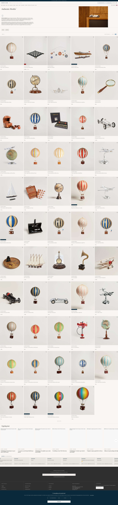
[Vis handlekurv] (116, 3)
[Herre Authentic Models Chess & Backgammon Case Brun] (35, 191)
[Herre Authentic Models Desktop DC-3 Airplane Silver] (106, 191)
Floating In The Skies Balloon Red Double (31, 347)
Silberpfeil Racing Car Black (5, 312)
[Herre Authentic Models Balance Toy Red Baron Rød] (82, 330)
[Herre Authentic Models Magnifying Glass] (106, 85)
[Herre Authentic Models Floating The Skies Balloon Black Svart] (11, 85)
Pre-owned (32, 5)
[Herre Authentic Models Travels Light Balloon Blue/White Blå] (35, 121)
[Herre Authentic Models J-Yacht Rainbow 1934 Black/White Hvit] (11, 191)
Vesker (17, 5)
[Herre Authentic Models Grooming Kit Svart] (35, 226)
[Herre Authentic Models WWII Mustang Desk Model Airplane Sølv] (106, 156)
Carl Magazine (113, 5)
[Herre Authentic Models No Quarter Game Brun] (11, 260)
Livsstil (19, 5)
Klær (6, 5)
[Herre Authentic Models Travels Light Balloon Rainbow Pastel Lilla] (35, 156)
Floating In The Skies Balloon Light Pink (78, 242)
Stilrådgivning (109, 2)
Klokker (14, 5)
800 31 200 (76, 488)
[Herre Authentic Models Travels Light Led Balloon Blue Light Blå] (59, 365)
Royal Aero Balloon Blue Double (5, 242)
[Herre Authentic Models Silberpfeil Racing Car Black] (11, 295)
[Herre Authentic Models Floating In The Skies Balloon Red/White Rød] (82, 121)
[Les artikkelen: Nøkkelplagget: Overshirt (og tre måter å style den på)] (77, 440)
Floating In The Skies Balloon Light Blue (78, 102)
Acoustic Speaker (74, 277)
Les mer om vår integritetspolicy (59, 476)
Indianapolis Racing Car (52, 312)
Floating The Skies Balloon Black (5, 102)
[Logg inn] (113, 2)
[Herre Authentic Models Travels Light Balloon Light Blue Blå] (106, 365)
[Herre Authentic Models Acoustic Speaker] (82, 260)
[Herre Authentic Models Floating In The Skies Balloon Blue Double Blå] (35, 365)
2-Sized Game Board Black (28, 67)
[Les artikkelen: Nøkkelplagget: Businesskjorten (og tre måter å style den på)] (9, 440)
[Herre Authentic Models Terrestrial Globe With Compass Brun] (35, 85)
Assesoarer (11, 5)
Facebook (50, 487)
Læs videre (92, 495)
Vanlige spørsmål (27, 489)
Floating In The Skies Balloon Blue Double (31, 382)
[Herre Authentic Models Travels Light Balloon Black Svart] (59, 226)
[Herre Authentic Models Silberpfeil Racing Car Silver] (106, 121)
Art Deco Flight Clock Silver (52, 102)
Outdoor (26, 5)
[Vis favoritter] (114, 2)
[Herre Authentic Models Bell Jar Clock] (59, 260)
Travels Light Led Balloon (4, 67)
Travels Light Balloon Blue (99, 242)
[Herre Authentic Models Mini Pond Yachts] (35, 260)
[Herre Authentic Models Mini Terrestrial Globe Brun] (59, 191)
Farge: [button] (3, 34)
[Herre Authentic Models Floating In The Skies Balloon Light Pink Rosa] (82, 226)
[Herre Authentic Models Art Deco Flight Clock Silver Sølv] (59, 85)
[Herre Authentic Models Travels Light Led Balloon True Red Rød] (11, 400)
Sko (8, 5)
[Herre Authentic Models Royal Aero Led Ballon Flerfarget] (82, 400)
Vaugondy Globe (97, 347)
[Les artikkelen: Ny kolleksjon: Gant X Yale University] (60, 440)
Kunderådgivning (101, 2)
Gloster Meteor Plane (98, 312)
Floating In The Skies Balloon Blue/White (78, 382)
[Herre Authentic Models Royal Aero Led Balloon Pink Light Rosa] (11, 330)
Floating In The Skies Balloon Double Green (7, 382)
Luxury (36, 5)
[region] (59, 461)
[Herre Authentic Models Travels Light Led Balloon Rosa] (11, 50)
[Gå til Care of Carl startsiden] (4, 2)
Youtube (50, 489)
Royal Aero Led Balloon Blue (28, 312)
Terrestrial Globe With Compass (29, 102)
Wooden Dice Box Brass (4, 138)
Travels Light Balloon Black (52, 242)
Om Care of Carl (4, 489)
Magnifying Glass (98, 102)
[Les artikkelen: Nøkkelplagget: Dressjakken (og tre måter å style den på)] (43, 440)
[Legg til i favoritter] (22, 37)
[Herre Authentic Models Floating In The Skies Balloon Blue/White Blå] (82, 365)
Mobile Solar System (51, 67)
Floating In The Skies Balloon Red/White (78, 138)
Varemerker (22, 5)
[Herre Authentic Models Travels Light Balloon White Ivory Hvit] (59, 156)
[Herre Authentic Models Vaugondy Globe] (106, 330)
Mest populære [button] (107, 34)
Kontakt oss (27, 487)
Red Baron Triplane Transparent (100, 277)
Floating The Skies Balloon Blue (100, 67)
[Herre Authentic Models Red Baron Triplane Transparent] (106, 260)
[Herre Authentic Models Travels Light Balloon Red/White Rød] (82, 156)
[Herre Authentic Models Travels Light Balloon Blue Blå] (106, 226)
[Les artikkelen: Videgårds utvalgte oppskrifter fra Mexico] (95, 440)
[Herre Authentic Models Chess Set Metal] (59, 121)
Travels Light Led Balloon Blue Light (54, 382)
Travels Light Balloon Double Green (53, 347)
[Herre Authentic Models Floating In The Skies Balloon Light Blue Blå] (82, 85)
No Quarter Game (3, 277)
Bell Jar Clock (50, 277)
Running (29, 5)
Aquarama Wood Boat (75, 67)
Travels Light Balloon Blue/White (29, 138)
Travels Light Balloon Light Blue (100, 382)
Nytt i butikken (3, 5)
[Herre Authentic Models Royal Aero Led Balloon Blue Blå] (35, 295)
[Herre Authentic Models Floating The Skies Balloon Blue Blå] (106, 50)
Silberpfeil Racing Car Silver (99, 138)
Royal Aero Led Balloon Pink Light (6, 347)
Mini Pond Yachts (27, 277)
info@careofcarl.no (77, 487)
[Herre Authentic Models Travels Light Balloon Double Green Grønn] (59, 330)
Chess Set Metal (50, 138)
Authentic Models (3, 171)
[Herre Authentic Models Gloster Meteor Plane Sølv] (106, 295)
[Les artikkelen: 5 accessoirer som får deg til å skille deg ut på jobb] (26, 440)
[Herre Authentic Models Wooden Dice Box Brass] (11, 121)
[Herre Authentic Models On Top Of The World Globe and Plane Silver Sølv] (11, 156)
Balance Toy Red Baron (75, 347)
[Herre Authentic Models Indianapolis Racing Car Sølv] (59, 295)
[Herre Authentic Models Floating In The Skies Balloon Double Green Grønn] (11, 365)
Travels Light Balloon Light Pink (76, 312)
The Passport (3, 487)
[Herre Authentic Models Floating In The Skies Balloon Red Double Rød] (35, 330)
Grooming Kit (26, 242)
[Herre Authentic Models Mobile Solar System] (59, 50)
